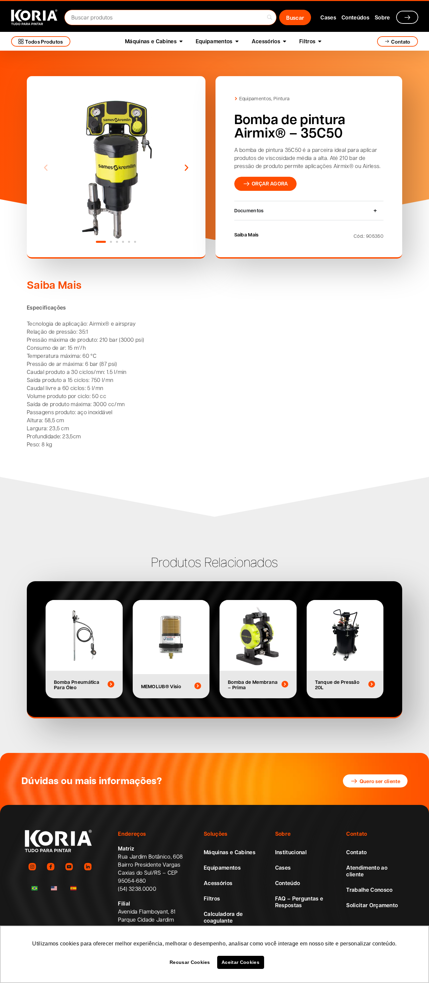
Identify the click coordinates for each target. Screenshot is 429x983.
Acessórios (218, 883)
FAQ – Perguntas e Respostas (299, 902)
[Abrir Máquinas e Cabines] (181, 41)
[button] (46, 167)
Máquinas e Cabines (229, 852)
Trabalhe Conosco (369, 889)
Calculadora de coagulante (223, 917)
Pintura (281, 98)
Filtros (212, 898)
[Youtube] (69, 866)
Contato (356, 852)
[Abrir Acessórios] (284, 41)
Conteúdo (287, 883)
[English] (54, 888)
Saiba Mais (246, 234)
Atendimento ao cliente (366, 871)
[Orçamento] (407, 17)
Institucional (291, 852)
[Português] (34, 888)
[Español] (73, 888)
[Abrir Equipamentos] (237, 41)
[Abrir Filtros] (319, 41)
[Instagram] (32, 866)
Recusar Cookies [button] (190, 962)
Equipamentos (255, 98)
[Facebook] (50, 866)
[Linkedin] (87, 866)
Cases (283, 867)
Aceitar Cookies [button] (240, 962)
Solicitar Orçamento (372, 905)
